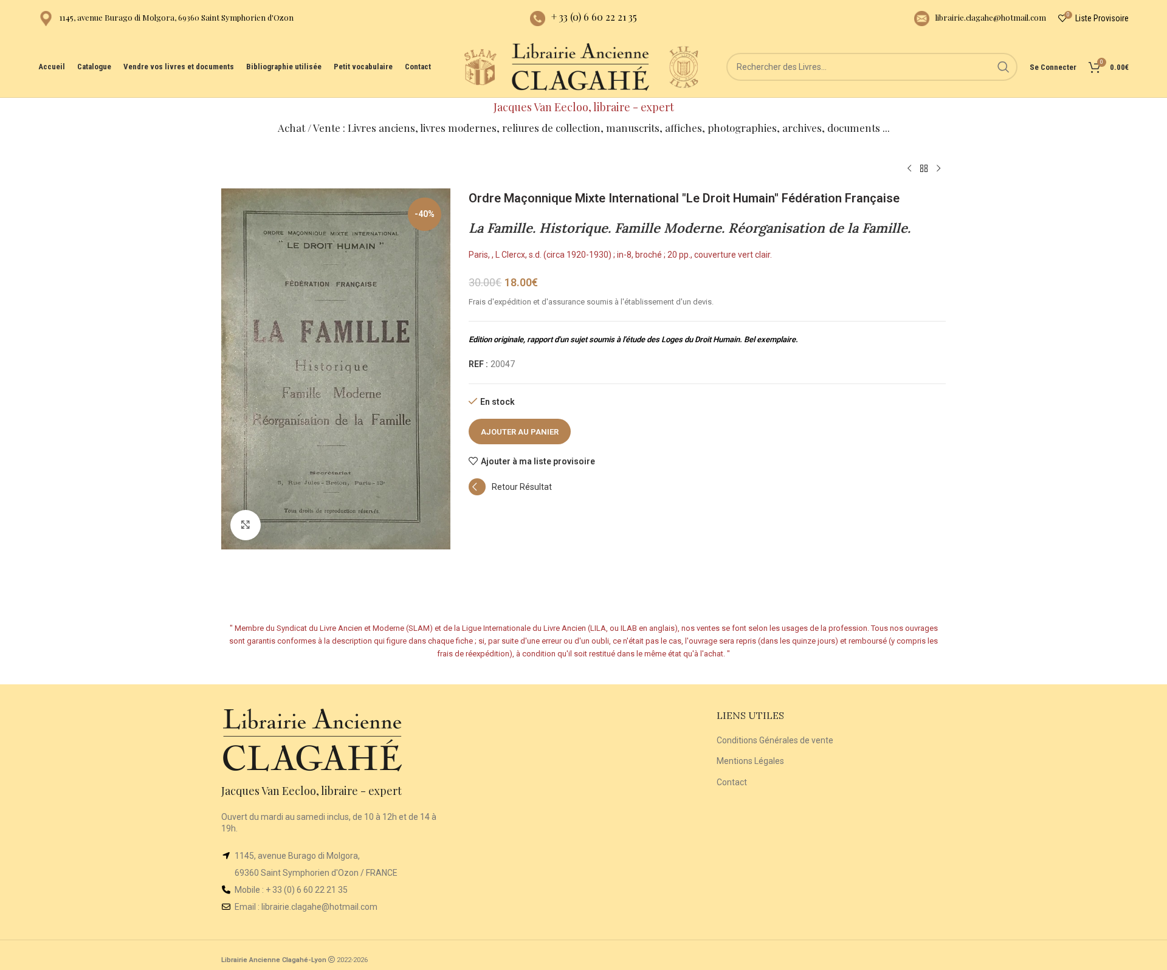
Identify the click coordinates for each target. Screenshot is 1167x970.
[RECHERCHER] (1003, 67)
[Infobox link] (166, 18)
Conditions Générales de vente (775, 740)
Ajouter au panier (520, 431)
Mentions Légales (750, 761)
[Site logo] (480, 66)
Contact (732, 782)
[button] (510, 492)
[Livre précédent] (909, 169)
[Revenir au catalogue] (924, 169)
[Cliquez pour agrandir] (245, 525)
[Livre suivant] (938, 169)
